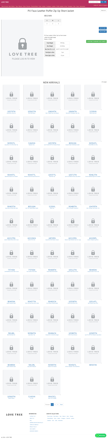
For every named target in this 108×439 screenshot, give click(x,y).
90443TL (11, 175)
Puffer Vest (52, 208)
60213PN (73, 238)
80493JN (11, 301)
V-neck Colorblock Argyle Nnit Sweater (93, 176)
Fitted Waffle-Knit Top (93, 144)
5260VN (31, 143)
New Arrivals (5, 6)
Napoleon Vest (32, 144)
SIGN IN (101, 5)
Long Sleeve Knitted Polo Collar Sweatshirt (11, 209)
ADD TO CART (103, 28)
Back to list (103, 10)
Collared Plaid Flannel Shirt (72, 271)
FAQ (30, 420)
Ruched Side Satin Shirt (72, 303)
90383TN (52, 365)
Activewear (82, 6)
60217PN (11, 238)
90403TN (11, 206)
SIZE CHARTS (32, 429)
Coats (77, 6)
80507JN (93, 365)
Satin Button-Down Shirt (93, 303)
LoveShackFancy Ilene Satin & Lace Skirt (11, 272)
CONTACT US (32, 416)
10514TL (93, 301)
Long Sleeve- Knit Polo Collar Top (11, 144)
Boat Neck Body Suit (11, 334)
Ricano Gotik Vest (93, 113)
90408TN (52, 270)
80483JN (93, 270)
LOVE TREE (5, 2)
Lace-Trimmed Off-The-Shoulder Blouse (52, 144)
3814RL (11, 333)
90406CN (52, 333)
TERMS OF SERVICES (34, 424)
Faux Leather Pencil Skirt (32, 271)
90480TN (73, 206)
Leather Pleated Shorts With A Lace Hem (11, 240)
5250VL (52, 206)
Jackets (44, 6)
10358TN (73, 301)
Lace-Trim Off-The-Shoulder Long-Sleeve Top (93, 335)
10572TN (73, 175)
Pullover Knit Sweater (52, 366)
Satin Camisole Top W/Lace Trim (92, 208)
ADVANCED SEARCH (34, 431)
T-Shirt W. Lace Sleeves (72, 334)
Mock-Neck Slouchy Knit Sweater (11, 176)
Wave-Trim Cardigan (52, 398)
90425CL (52, 396)
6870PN (52, 238)
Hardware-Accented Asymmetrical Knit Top (32, 177)
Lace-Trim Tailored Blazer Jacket (31, 208)
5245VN (31, 396)
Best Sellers (12, 6)
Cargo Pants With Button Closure (52, 239)
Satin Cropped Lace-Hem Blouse (52, 113)
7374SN (11, 270)
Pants (40, 6)
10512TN (73, 270)
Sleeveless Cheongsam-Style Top (72, 113)
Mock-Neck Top (52, 176)
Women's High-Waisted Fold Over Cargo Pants (73, 240)
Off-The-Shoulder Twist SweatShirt (72, 366)
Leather (54, 6)
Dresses (28, 6)
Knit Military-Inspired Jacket (52, 303)
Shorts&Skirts (34, 6)
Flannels (68, 418)
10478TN (93, 206)
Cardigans (48, 6)
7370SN (31, 270)
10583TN (93, 333)
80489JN (11, 365)
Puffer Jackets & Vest (61, 6)
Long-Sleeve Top (31, 334)
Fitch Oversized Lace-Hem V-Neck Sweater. (32, 304)
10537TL (52, 175)
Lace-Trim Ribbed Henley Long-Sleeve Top (72, 177)
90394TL (93, 143)
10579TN (11, 111)
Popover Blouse (11, 398)
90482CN (52, 301)
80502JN (72, 143)
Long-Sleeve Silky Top (11, 113)
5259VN (93, 111)
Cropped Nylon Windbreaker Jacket (72, 144)
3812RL (31, 365)
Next (61, 404)
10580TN (73, 333)
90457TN (32, 301)
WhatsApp (102, 435)
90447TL (32, 175)
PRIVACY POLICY (33, 426)
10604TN (52, 111)
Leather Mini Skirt (32, 239)
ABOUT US (32, 418)
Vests (24, 6)
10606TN (73, 111)
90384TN (32, 333)
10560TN (11, 396)
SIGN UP (96, 5)
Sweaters (70, 6)
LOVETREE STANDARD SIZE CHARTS (96, 41)
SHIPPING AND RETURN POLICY (36, 422)
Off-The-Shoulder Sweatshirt (73, 208)
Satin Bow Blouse (31, 113)
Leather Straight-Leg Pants (93, 239)
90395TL (11, 143)
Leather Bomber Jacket (11, 303)
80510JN (31, 206)
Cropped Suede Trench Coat (93, 271)
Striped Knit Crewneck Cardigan (52, 334)
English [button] (105, 5)
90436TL (72, 365)
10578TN (52, 143)
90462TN (93, 175)
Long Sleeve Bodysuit (31, 366)
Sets (74, 6)
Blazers (20, 6)
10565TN (32, 111)
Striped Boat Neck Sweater (52, 271)
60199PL (93, 238)
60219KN (32, 238)
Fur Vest (31, 398)
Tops (17, 6)
